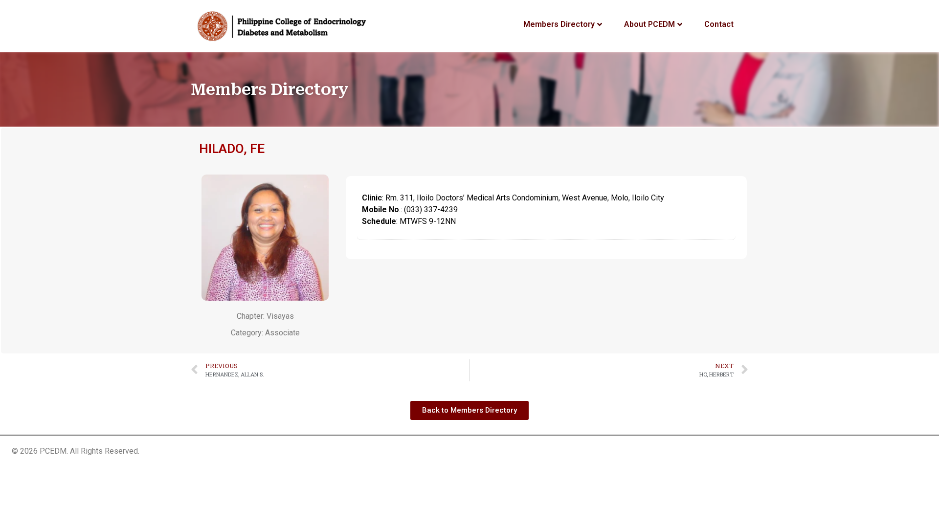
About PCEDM (649, 24)
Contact (719, 24)
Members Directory (559, 24)
